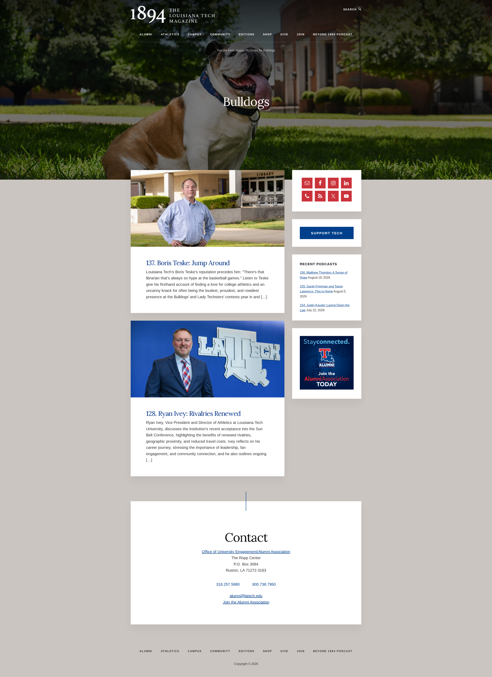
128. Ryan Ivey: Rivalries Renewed (193, 413)
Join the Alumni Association (246, 602)
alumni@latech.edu (246, 596)
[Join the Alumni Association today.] (327, 388)
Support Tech (327, 233)
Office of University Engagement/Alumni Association (246, 552)
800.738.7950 (264, 584)
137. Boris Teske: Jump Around (188, 263)
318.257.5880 (228, 584)
